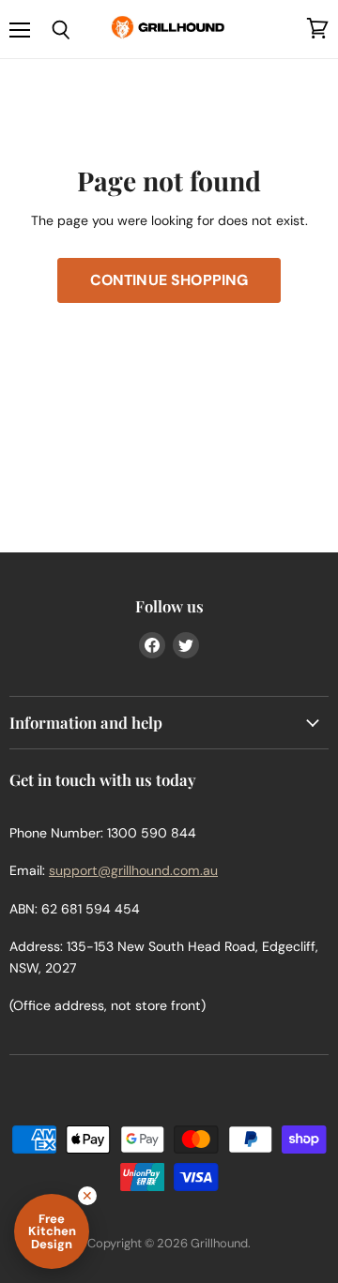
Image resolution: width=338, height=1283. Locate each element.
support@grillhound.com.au (133, 870)
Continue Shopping (169, 280)
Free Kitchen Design (52, 1231)
